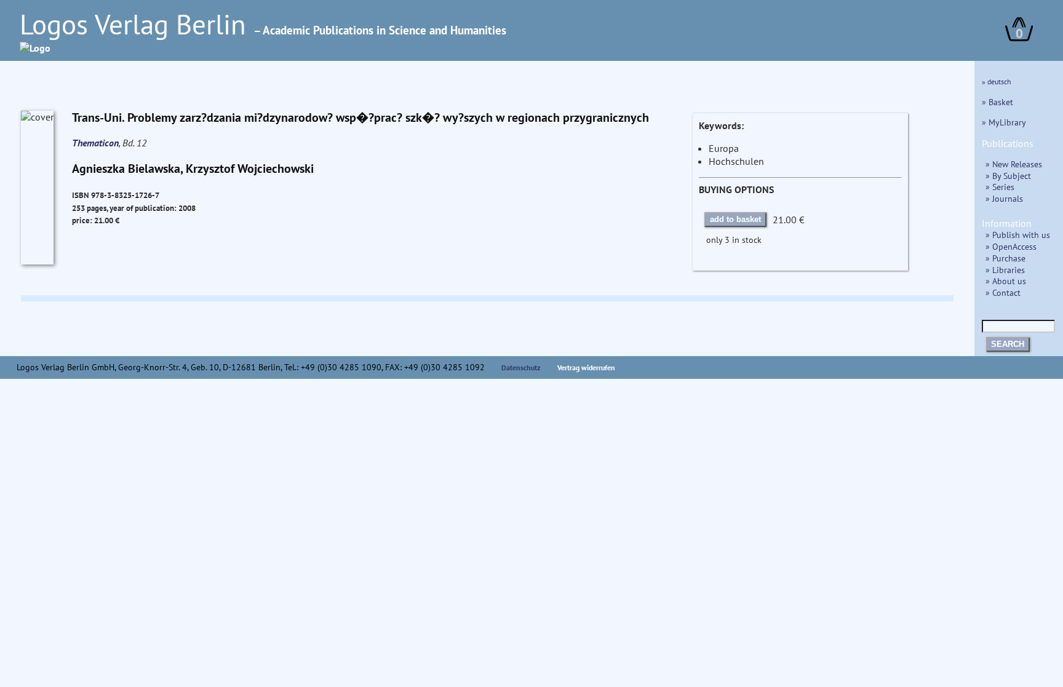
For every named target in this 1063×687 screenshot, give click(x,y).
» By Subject (1008, 175)
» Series (999, 187)
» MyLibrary (1004, 122)
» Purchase (1005, 258)
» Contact (1003, 292)
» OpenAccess (1011, 246)
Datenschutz (521, 367)
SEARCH (1007, 344)
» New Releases (1013, 164)
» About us (1005, 281)
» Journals (1004, 198)
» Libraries (1005, 270)
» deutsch (996, 81)
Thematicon (95, 143)
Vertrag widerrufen (586, 367)
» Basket (997, 102)
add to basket (735, 219)
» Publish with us (1017, 234)
